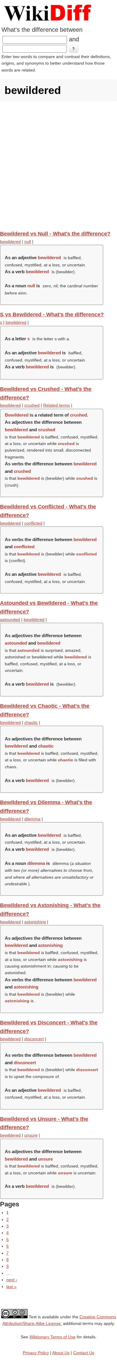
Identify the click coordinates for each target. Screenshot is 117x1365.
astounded (10, 619)
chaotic (31, 722)
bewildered (10, 241)
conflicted (33, 523)
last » (11, 1286)
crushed (32, 405)
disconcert (34, 1038)
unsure (31, 1135)
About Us (61, 1352)
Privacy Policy (36, 1352)
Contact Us (83, 1352)
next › (11, 1279)
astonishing (35, 921)
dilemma (32, 818)
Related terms (56, 405)
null (27, 241)
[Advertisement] (58, 165)
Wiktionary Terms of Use (52, 1336)
